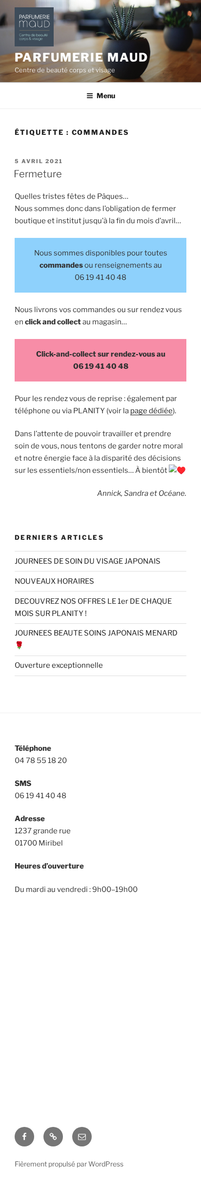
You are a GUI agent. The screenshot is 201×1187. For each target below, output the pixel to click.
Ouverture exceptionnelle (59, 665)
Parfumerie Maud (81, 57)
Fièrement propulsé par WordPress (69, 1164)
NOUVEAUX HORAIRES (54, 581)
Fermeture (38, 174)
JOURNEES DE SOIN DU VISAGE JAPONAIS (88, 561)
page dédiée (151, 410)
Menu (106, 95)
